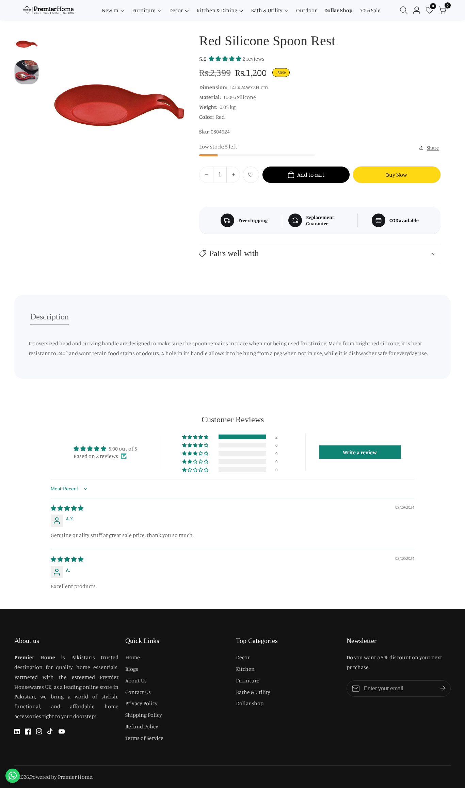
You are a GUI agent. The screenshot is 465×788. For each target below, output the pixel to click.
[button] (225, 58)
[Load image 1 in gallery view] (26, 44)
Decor (176, 10)
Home (132, 657)
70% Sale (370, 10)
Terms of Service (144, 738)
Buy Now (396, 174)
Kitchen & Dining (217, 10)
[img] (67, 508)
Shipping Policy (143, 714)
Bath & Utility (267, 10)
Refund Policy (141, 726)
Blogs (131, 668)
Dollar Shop (338, 10)
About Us (136, 680)
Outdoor (306, 10)
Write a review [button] (360, 452)
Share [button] (433, 148)
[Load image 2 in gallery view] (26, 72)
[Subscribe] (443, 688)
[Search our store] (405, 10)
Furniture (144, 10)
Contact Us (138, 692)
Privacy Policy (141, 703)
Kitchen (245, 668)
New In (110, 10)
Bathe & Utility (253, 692)
